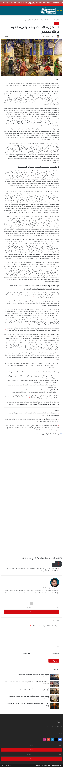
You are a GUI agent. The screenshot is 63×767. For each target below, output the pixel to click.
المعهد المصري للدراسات (41, 765)
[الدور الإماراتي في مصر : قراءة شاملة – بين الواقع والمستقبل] (54, 691)
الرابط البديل (56, 565)
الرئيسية (56, 20)
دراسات (48, 20)
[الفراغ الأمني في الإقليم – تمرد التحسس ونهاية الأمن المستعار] (54, 677)
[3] (58, 425)
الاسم (57, 646)
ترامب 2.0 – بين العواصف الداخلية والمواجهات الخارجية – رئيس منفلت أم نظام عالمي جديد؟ (27, 704)
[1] (58, 413)
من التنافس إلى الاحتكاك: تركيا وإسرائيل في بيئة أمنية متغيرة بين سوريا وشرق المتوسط (27, 682)
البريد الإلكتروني (55, 653)
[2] (58, 419)
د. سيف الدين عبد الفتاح (51, 37)
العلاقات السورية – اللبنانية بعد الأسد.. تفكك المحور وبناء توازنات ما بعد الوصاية (29, 696)
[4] (58, 568)
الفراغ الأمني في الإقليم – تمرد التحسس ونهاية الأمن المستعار (33, 674)
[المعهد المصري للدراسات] (48, 10)
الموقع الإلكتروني (26, 653)
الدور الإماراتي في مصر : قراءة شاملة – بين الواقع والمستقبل (34, 689)
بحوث (52, 20)
